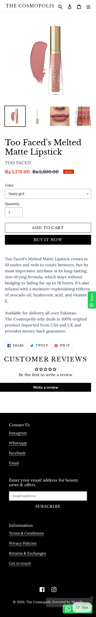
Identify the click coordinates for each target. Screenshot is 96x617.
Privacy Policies (22, 543)
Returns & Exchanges (27, 553)
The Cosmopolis (38, 602)
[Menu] (88, 6)
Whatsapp (18, 443)
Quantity (12, 203)
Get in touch (20, 563)
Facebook (17, 453)
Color (9, 185)
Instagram (18, 432)
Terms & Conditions (26, 533)
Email (14, 463)
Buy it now (48, 240)
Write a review (45, 387)
